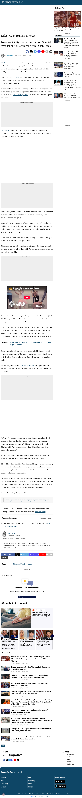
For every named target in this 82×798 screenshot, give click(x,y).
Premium (3, 777)
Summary (6, 538)
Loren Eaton (11, 533)
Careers (68, 759)
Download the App (60, 777)
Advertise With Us (70, 764)
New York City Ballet (20, 95)
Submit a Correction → (46, 518)
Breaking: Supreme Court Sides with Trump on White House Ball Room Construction (71, 65)
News (2, 781)
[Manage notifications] (3, 794)
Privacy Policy (39, 793)
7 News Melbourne (27, 365)
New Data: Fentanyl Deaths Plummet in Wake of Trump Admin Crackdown (29, 711)
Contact (22, 538)
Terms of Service (50, 793)
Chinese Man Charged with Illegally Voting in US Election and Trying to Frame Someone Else (29, 676)
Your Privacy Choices (43, 796)
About (29, 777)
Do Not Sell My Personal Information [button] (62, 793)
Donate (30, 784)
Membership (31, 781)
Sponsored (31, 787)
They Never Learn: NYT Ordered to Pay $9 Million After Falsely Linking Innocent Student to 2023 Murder (67, 29)
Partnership (69, 761)
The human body (7, 63)
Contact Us (69, 757)
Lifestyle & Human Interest (18, 35)
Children (16, 564)
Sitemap (44, 793)
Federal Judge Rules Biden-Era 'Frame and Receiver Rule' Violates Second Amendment (31, 693)
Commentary (4, 784)
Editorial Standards (70, 754)
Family (23, 564)
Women (29, 564)
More (11, 538)
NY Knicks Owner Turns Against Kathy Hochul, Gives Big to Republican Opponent (72, 95)
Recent (17, 538)
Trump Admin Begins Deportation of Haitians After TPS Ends (72, 74)
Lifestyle (3, 787)
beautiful (16, 77)
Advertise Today (40, 512)
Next (3, 745)
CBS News (5, 130)
